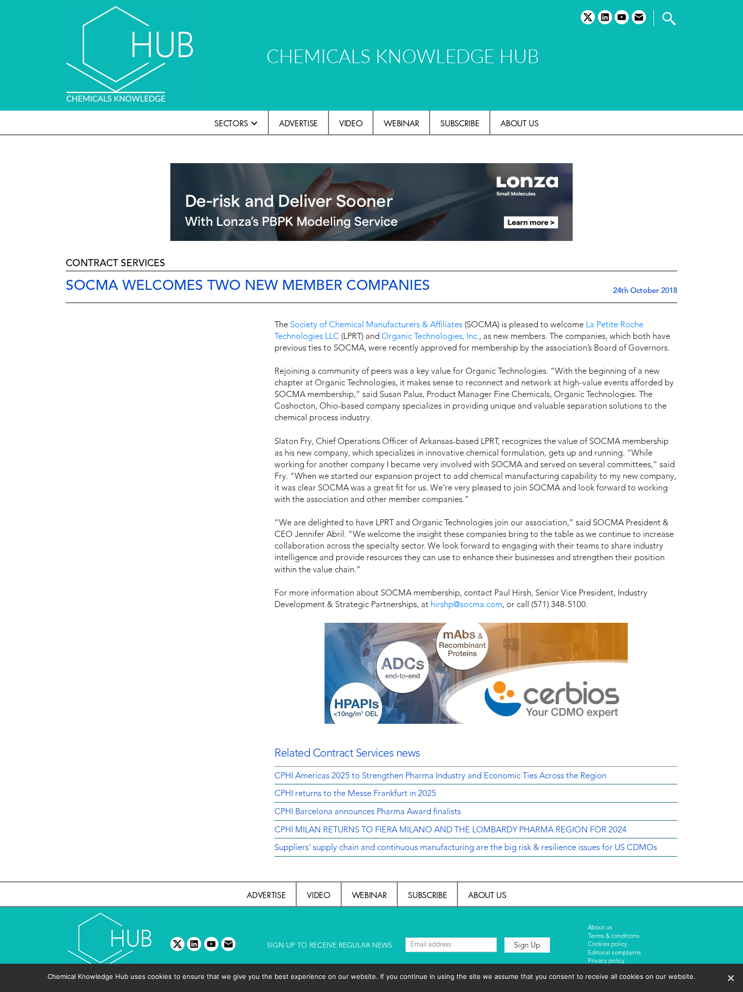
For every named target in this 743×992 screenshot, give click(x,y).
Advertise (298, 123)
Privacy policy (606, 961)
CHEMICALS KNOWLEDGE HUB (402, 55)
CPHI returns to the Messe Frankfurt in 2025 (355, 794)
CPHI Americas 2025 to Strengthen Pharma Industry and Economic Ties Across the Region (440, 776)
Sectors (231, 123)
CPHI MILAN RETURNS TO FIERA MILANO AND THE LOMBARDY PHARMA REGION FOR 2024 (450, 830)
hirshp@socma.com (466, 605)
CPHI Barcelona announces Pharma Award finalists (367, 812)
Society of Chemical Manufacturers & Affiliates (376, 325)
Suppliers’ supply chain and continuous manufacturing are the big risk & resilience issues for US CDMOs (465, 848)
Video (350, 123)
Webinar (401, 123)
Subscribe (459, 123)
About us (519, 123)
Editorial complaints (614, 953)
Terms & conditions (613, 936)
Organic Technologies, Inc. (430, 337)
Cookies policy (607, 944)
